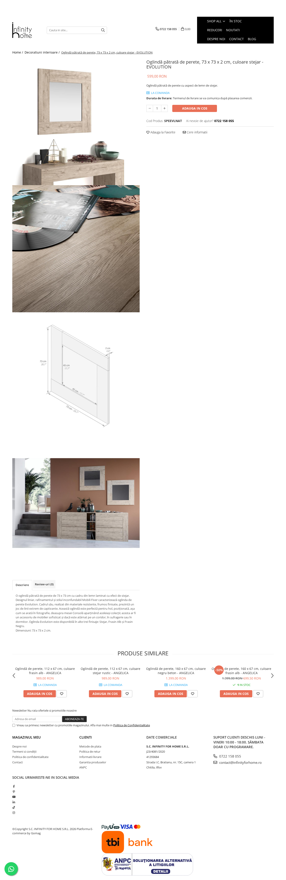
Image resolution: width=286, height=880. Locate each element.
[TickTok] (13, 807)
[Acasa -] (26, 30)
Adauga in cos (194, 108)
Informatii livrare (90, 757)
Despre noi (19, 746)
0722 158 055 (229, 756)
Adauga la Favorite (162, 132)
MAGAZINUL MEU (26, 737)
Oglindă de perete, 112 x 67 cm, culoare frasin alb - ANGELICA (45, 671)
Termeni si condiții (24, 752)
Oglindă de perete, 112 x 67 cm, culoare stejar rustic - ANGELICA (110, 671)
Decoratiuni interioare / (43, 52)
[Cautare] (103, 30)
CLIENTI (85, 737)
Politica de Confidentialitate (131, 725)
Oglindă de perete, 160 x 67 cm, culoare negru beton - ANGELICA (176, 671)
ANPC (83, 767)
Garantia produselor (92, 762)
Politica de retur (89, 752)
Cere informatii (196, 132)
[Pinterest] (13, 792)
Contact (17, 762)
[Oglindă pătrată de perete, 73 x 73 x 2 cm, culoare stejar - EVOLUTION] (76, 121)
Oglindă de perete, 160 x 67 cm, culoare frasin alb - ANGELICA (241, 671)
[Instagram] (13, 813)
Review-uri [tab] (44, 584)
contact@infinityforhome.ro (240, 762)
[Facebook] (13, 786)
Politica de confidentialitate (30, 757)
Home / (18, 52)
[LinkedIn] (13, 802)
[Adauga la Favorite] (62, 693)
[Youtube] (13, 797)
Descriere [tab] (22, 585)
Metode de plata (90, 746)
